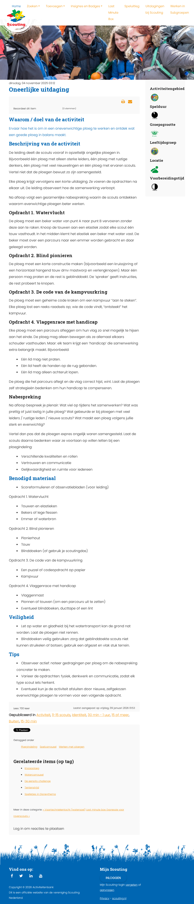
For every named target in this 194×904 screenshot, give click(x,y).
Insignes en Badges (85, 6)
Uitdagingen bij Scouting (155, 9)
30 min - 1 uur (99, 714)
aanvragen (107, 890)
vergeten (132, 885)
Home (16, 6)
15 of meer (120, 714)
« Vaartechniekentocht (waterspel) (64, 809)
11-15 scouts (61, 714)
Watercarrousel (34, 774)
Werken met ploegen (71, 747)
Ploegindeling (29, 747)
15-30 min (29, 721)
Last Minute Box (113, 12)
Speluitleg (131, 6)
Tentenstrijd (32, 787)
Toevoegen (54, 6)
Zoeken (32, 6)
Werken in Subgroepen (179, 9)
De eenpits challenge (38, 781)
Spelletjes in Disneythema (40, 794)
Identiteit (79, 714)
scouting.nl (119, 898)
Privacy (104, 898)
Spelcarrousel (48, 747)
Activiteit (43, 714)
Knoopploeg (32, 768)
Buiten (14, 721)
